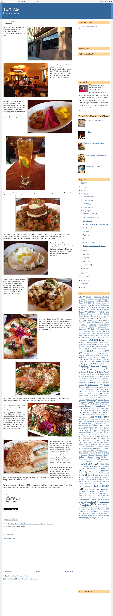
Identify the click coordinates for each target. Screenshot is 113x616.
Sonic (96, 475)
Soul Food (104, 475)
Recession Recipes (87, 459)
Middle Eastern (41, 524)
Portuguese (84, 455)
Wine (91, 517)
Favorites (27, 524)
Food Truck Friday (94, 362)
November (87, 200)
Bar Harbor (100, 301)
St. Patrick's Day (91, 481)
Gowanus (94, 374)
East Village (96, 346)
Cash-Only (97, 316)
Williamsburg (83, 518)
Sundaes (106, 489)
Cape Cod (103, 314)
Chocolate (92, 325)
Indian (81, 393)
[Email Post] (5, 520)
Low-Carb (86, 412)
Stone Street (88, 483)
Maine (103, 414)
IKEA (104, 391)
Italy (105, 393)
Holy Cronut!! (87, 228)
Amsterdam (97, 297)
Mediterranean (83, 426)
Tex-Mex (102, 493)
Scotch (93, 471)
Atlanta (83, 299)
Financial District (98, 357)
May (84, 258)
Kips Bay (82, 400)
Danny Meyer (85, 337)
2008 (83, 287)
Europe (98, 353)
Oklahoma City (100, 440)
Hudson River (89, 389)
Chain (96, 318)
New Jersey (92, 434)
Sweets (102, 491)
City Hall (81, 326)
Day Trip (104, 337)
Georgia (83, 372)
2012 (83, 273)
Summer (97, 489)
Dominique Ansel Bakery (87, 344)
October (86, 204)
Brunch (81, 312)
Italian (95, 393)
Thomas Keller (97, 500)
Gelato (107, 370)
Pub (105, 455)
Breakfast (93, 307)
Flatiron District (101, 359)
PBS (83, 446)
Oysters (81, 444)
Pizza (105, 448)
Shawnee (82, 473)
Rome (98, 466)
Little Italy (104, 404)
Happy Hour (94, 380)
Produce (91, 455)
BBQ (89, 303)
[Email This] (8, 519)
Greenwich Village (95, 378)
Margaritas (82, 419)
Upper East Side (103, 507)
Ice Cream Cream (94, 391)
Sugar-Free (88, 489)
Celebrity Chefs (84, 318)
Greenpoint (105, 376)
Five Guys (88, 132)
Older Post (69, 571)
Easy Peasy (83, 348)
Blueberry (106, 305)
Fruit (87, 370)
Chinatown (97, 322)
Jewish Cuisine (93, 397)
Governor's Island (84, 374)
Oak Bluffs (106, 438)
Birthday (97, 305)
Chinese (106, 322)
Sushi (83, 491)
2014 (83, 190)
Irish (88, 393)
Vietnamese (106, 511)
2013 (83, 194)
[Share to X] (12, 519)
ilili (83, 239)
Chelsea (99, 320)
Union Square (90, 507)
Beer (89, 305)
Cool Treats (99, 333)
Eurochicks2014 (88, 353)
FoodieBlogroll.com (104, 363)
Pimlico (83, 448)
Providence (99, 455)
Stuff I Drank (101, 485)
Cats (105, 316)
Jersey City (103, 395)
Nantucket (99, 432)
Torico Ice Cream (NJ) (90, 213)
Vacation (101, 509)
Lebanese (33, 524)
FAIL (106, 353)
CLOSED (91, 326)
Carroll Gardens (84, 316)
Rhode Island (104, 464)
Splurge (101, 479)
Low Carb (105, 410)
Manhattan (96, 416)
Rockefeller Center (87, 466)
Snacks (81, 475)
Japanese (94, 395)
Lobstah (81, 406)
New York (102, 434)
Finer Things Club (85, 359)
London (88, 406)
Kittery (100, 400)
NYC (97, 438)
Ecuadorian (94, 348)
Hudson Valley (99, 389)
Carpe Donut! (87, 221)
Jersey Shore (82, 397)
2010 (83, 280)
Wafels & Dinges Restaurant (94, 143)
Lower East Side (98, 412)
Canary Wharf (93, 314)
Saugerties (86, 471)
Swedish (92, 491)
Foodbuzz (91, 364)
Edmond (81, 351)
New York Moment (99, 436)
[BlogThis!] (10, 519)
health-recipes (82, 382)
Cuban (87, 335)
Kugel (97, 402)
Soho (90, 475)
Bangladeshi (91, 301)
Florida (81, 362)
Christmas (103, 325)
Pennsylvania (90, 446)
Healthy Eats (94, 382)
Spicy (94, 479)
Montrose (81, 432)
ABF (80, 297)
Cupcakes (95, 335)
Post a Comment (9, 538)
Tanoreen (86, 235)
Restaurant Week (94, 461)
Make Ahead (82, 417)
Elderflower (97, 351)
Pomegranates (83, 453)
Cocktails (82, 329)
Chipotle (83, 325)
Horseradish (94, 387)
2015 (83, 186)
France (104, 366)
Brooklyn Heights (101, 309)
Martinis (107, 421)
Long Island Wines (93, 410)
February (86, 265)
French (90, 368)
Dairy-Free (106, 335)
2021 (83, 183)
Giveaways (92, 372)
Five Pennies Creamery (91, 217)
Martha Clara (82, 421)
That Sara (92, 497)
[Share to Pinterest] (17, 519)
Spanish (105, 477)
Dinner (95, 342)
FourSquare (95, 366)
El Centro (86, 231)
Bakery (104, 299)
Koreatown (83, 402)
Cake (107, 312)
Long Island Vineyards (87, 408)
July (84, 250)
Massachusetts (86, 424)
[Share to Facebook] (14, 519)
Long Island (100, 406)
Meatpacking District (101, 423)
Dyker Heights (85, 346)
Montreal (103, 430)
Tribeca (99, 504)
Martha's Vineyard (94, 421)
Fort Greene (84, 366)
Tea (95, 493)
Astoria (107, 297)
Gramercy (103, 374)
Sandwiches (104, 468)
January (86, 268)
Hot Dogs (104, 387)
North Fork (90, 438)
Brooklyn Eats (19, 524)
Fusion (101, 370)
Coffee (93, 329)
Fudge (94, 370)
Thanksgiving (101, 495)
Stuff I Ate (11, 9)
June (85, 254)
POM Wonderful (103, 450)
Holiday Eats (93, 385)
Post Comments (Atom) (21, 576)
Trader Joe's (104, 502)
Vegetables (82, 511)
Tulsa (105, 504)
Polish (94, 450)
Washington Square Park (88, 515)
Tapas (89, 493)
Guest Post (82, 380)
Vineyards (84, 513)
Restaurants (86, 463)
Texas (80, 495)
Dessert (93, 339)
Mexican (96, 426)
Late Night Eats (105, 402)
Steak (101, 481)
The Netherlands (102, 497)
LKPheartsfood (97, 85)
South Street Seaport (93, 477)
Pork (99, 453)
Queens (90, 457)
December (87, 196)
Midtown (89, 428)
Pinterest (97, 448)
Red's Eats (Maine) (89, 242)
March (85, 261)
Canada (83, 314)
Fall (86, 355)
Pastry (107, 444)
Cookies (98, 331)
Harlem (105, 380)
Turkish (81, 507)
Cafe (101, 312)
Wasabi (107, 513)
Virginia (93, 513)
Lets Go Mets (94, 404)
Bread (83, 307)
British (104, 307)
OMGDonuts (83, 442)
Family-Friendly (94, 355)
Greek (97, 376)
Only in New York (94, 442)
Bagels (97, 299)
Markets (103, 419)
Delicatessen (82, 340)
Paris (88, 444)
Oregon (105, 442)
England (105, 351)
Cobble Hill (102, 327)
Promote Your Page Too (91, 26)
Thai (89, 495)
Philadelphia (100, 446)
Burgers (91, 312)
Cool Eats (90, 333)
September (87, 207)
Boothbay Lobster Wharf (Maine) (94, 246)
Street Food (98, 483)
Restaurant (50, 524)
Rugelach (106, 466)
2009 (83, 284)
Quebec (81, 457)
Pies (107, 446)
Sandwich (93, 468)
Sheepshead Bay (91, 473)
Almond (88, 297)
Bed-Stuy (98, 303)
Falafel (80, 355)
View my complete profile (87, 111)
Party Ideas (97, 444)
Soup (80, 477)
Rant (105, 457)
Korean (107, 400)
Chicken (87, 322)
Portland (106, 453)
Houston (81, 389)
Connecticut (87, 331)
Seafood (101, 471)
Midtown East (102, 428)
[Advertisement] (20, 555)
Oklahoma (85, 440)
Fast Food (103, 355)
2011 (83, 277)
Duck (107, 344)
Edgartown (103, 348)
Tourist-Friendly (91, 502)
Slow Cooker (103, 473)
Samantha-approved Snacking (95, 155)
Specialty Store (84, 479)
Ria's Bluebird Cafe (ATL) (93, 166)
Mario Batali (94, 419)
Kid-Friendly (103, 397)
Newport (81, 438)
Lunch (81, 414)
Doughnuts (101, 344)
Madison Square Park (92, 414)
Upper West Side (87, 509)
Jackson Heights (83, 395)
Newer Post (7, 571)
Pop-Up (93, 452)
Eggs (87, 351)
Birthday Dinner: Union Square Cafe (95, 224)
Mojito (95, 430)
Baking (81, 301)
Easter (105, 346)
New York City (84, 436)
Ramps (98, 457)
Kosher (91, 402)
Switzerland (82, 493)
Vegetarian (94, 511)
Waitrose (100, 513)
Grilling (105, 378)
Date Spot (95, 337)
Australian (90, 299)
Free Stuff (82, 368)
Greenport (83, 378)
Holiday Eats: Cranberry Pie (94, 120)
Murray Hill (89, 432)
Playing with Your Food (85, 450)
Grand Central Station (86, 376)
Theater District (84, 500)
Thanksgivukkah (83, 497)
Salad (83, 468)
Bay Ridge (11, 524)
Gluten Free (103, 372)
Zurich (99, 517)
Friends (81, 370)
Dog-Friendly (103, 342)
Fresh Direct (101, 368)
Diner (87, 342)
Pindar (89, 448)
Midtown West (84, 430)
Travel (85, 504)
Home (38, 571)
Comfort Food (104, 329)
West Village (102, 515)
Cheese (89, 320)
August (85, 211)
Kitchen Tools (91, 400)
